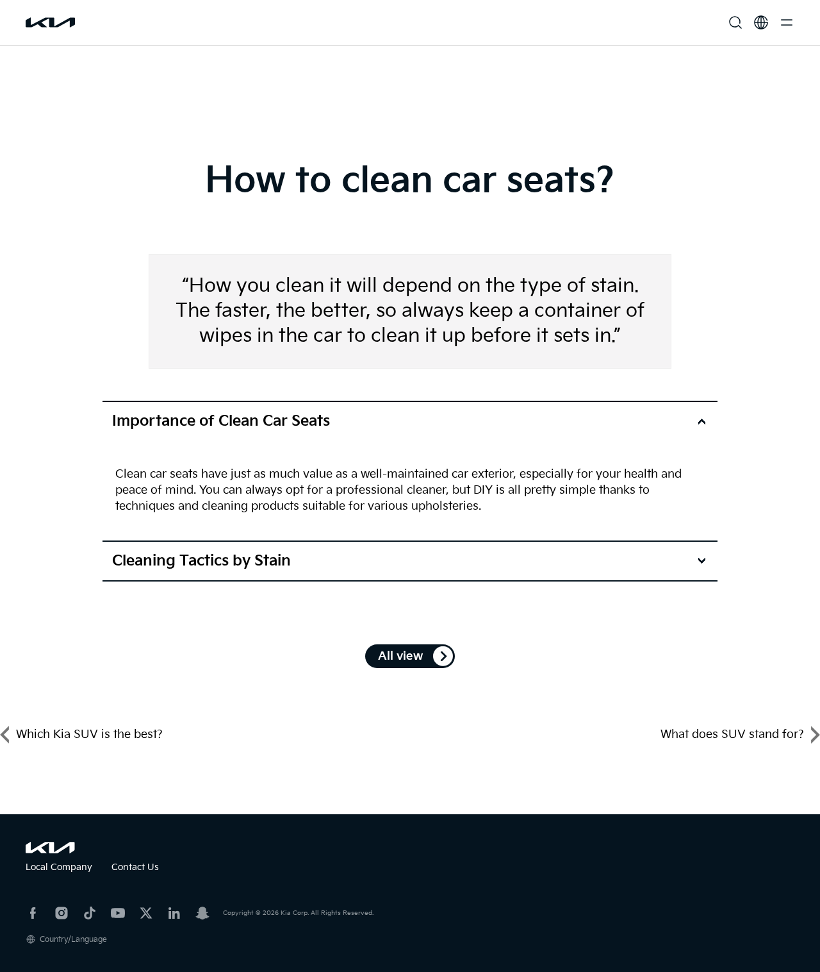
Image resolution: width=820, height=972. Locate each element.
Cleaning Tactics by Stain (201, 561)
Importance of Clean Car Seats (221, 421)
